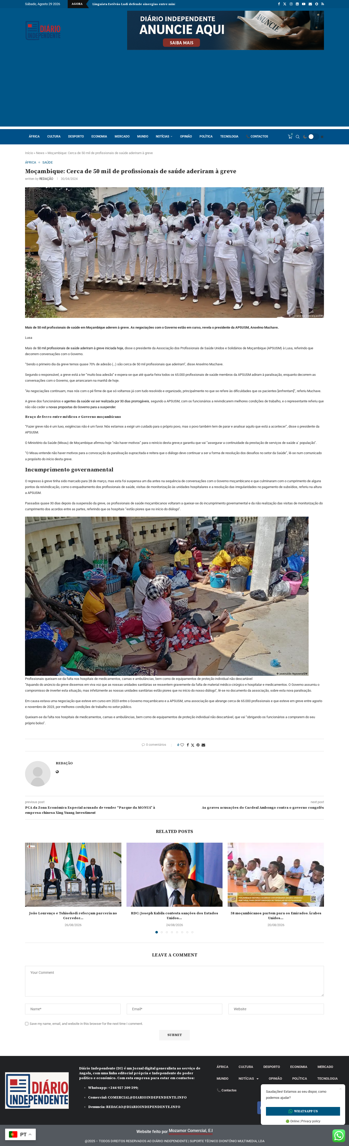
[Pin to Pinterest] (198, 745)
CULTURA (54, 136)
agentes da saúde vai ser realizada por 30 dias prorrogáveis (106, 401)
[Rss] (322, 4)
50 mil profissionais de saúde (58, 348)
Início (29, 153)
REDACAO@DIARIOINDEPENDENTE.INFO (143, 1107)
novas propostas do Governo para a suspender (82, 407)
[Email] (310, 4)
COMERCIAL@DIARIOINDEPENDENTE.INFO (147, 1097)
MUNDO (142, 136)
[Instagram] (291, 4)
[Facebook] (279, 4)
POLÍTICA (206, 136)
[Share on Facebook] (188, 745)
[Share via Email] (203, 745)
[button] (32, 887)
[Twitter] (284, 4)
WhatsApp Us (306, 1111)
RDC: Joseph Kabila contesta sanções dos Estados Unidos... (174, 916)
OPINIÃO (186, 136)
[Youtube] (303, 4)
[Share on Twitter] (192, 745)
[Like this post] (182, 745)
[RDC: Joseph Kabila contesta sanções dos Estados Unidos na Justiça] (174, 875)
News (40, 153)
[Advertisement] (174, 91)
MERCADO (122, 136)
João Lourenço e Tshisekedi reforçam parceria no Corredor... (73, 916)
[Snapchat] (316, 4)
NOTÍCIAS (162, 136)
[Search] (297, 136)
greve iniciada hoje (109, 348)
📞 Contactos (257, 136)
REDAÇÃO (46, 179)
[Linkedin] (297, 4)
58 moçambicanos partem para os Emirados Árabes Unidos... (275, 916)
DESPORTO (76, 136)
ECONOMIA (99, 136)
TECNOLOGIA (229, 136)
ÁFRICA (34, 136)
